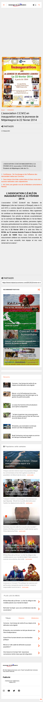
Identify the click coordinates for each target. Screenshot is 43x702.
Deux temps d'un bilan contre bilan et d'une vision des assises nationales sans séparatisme (21, 180)
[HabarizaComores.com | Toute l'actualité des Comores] (17, 5)
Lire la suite (30, 475)
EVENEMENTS (10, 110)
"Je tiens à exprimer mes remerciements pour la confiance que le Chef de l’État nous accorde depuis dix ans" (25, 416)
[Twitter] (14, 690)
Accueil (3, 110)
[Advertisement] (21, 32)
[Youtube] (9, 690)
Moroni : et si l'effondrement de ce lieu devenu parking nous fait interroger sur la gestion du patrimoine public (25, 395)
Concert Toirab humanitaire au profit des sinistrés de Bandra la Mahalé (20, 342)
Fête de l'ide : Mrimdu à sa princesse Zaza (21, 308)
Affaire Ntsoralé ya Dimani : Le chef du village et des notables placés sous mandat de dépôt (20, 547)
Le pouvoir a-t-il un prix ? (16, 578)
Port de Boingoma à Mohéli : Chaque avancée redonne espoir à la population (21, 463)
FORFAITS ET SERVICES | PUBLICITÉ (12, 681)
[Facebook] (19, 690)
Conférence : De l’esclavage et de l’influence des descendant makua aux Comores (19, 175)
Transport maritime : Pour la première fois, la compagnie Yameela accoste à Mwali (17, 491)
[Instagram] (4, 690)
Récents (6, 377)
